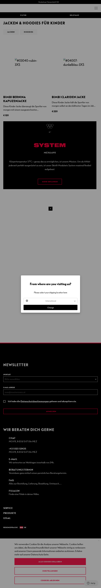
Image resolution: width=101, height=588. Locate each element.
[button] (50, 300)
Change (50, 307)
